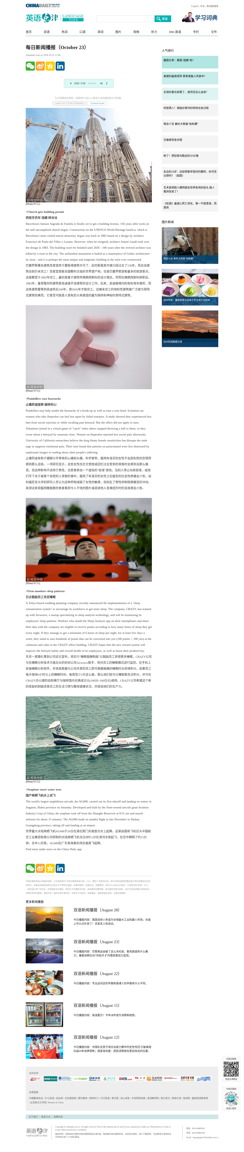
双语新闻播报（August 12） (98, 1037)
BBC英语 (175, 32)
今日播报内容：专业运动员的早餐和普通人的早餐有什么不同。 (111, 983)
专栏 (196, 32)
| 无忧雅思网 (70, 1098)
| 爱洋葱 (114, 1098)
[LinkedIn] (60, 66)
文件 (214, 32)
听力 (154, 32)
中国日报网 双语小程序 (231, 1099)
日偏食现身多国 (172, 139)
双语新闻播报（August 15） (98, 1005)
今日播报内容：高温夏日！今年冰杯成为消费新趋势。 (105, 1015)
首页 (29, 32)
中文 (202, 6)
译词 (100, 32)
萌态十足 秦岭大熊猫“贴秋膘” (180, 123)
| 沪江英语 (49, 1098)
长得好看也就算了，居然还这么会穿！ (186, 92)
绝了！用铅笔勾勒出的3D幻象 (181, 155)
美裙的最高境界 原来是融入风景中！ (185, 76)
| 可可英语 (104, 1098)
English (194, 6)
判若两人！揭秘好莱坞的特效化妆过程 (186, 108)
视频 (136, 32)
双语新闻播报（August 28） (98, 910)
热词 (65, 32)
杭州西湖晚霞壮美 (172, 341)
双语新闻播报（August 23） (98, 942)
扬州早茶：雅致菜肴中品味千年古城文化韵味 (186, 300)
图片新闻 (168, 222)
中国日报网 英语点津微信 (231, 1069)
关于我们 (33, 1117)
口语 (82, 32)
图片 (118, 32)
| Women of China (55, 1102)
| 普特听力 (93, 1098)
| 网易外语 (176, 1098)
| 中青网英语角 (138, 1098)
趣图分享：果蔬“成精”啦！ (179, 60)
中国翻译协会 (36, 1098)
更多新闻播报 (35, 902)
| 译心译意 (124, 1098)
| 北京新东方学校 (37, 1102)
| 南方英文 (165, 1098)
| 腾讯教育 (82, 1098)
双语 (47, 32)
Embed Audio (98, 103)
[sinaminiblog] (40, 66)
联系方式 (45, 1117)
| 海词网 (186, 1098)
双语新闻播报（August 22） (98, 973)
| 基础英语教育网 (200, 1098)
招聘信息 (58, 1117)
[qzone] (50, 66)
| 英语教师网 (153, 1098)
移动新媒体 (212, 6)
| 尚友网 (59, 1098)
